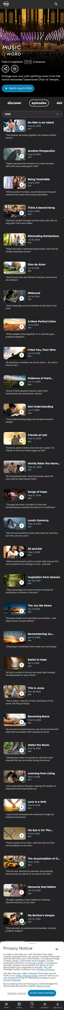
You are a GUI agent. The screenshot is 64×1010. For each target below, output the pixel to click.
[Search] (56, 4)
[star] (14, 68)
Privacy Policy (36, 963)
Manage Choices (16, 994)
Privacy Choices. (46, 970)
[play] (21, 127)
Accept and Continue (42, 993)
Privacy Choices (11, 980)
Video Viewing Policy (27, 976)
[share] (5, 68)
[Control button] (57, 949)
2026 (8, 114)
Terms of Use (43, 986)
